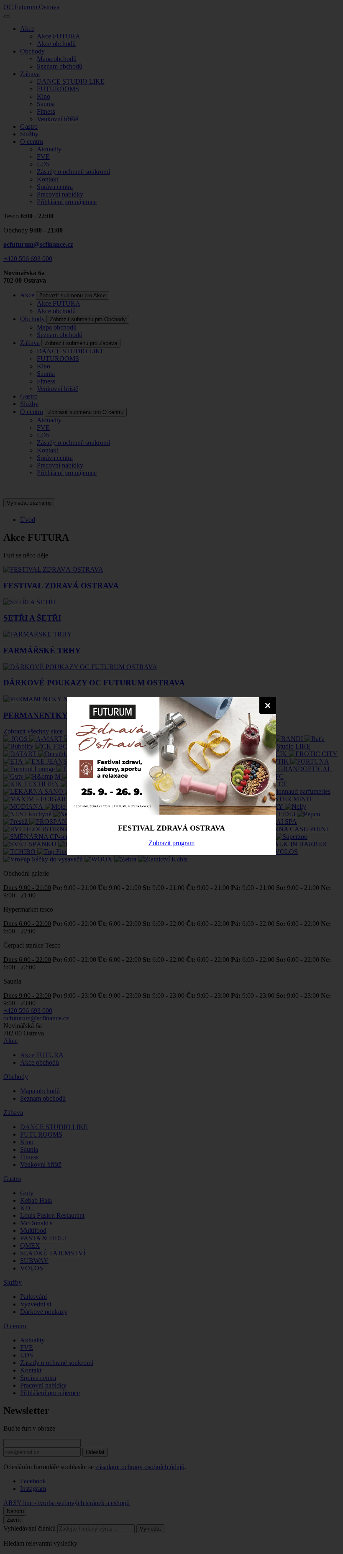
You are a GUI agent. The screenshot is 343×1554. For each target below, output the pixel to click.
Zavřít (268, 705)
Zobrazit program (171, 842)
